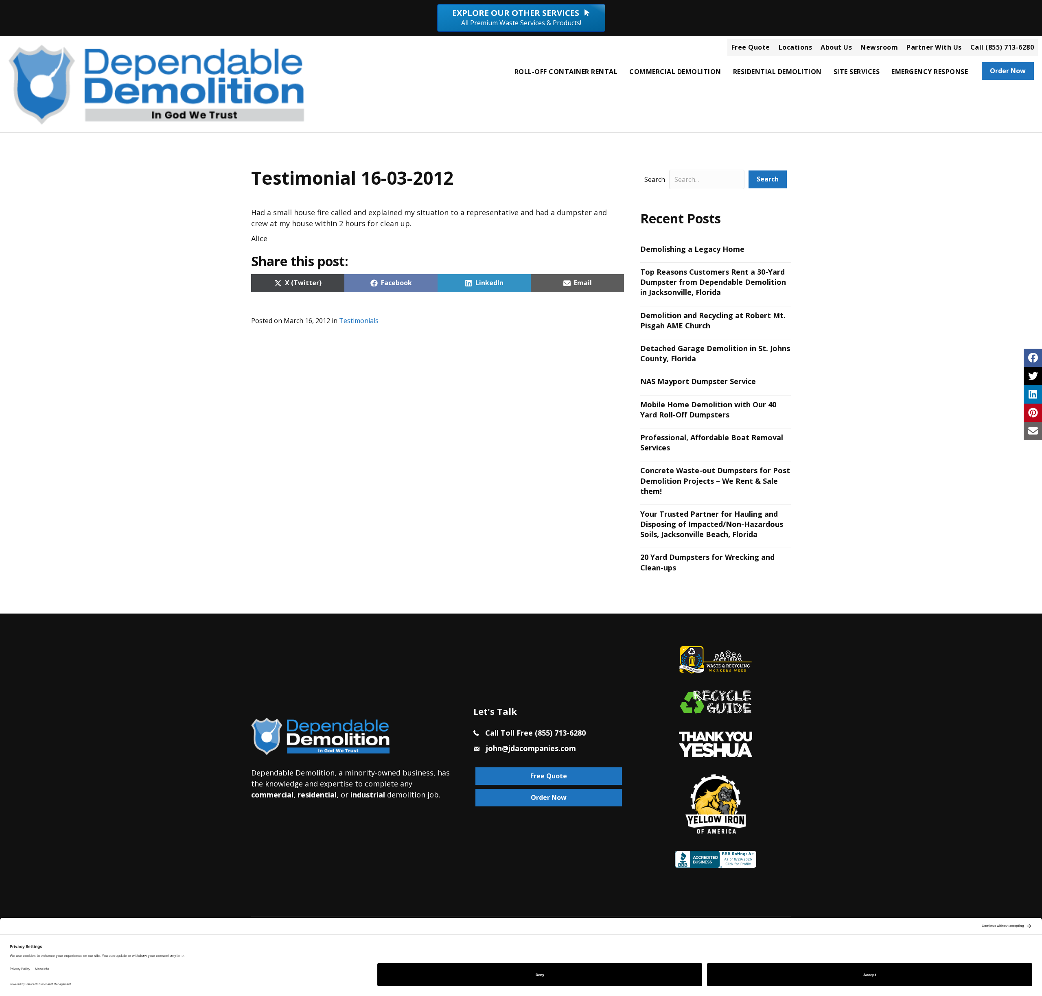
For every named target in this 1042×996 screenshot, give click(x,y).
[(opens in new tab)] (715, 743)
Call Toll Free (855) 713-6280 (535, 733)
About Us (836, 47)
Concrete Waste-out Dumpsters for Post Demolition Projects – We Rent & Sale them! (715, 480)
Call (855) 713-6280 (1002, 47)
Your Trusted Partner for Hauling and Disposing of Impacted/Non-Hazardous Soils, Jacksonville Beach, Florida (711, 524)
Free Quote (750, 47)
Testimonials (359, 320)
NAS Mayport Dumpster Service (698, 381)
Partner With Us (934, 47)
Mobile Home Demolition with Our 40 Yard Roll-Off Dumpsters (708, 409)
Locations (795, 47)
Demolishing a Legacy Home (692, 249)
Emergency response (929, 71)
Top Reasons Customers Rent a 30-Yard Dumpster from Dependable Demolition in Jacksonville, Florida (713, 282)
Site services (857, 71)
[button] (768, 179)
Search (654, 179)
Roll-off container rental (566, 71)
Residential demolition (777, 71)
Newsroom (879, 47)
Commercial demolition (675, 71)
